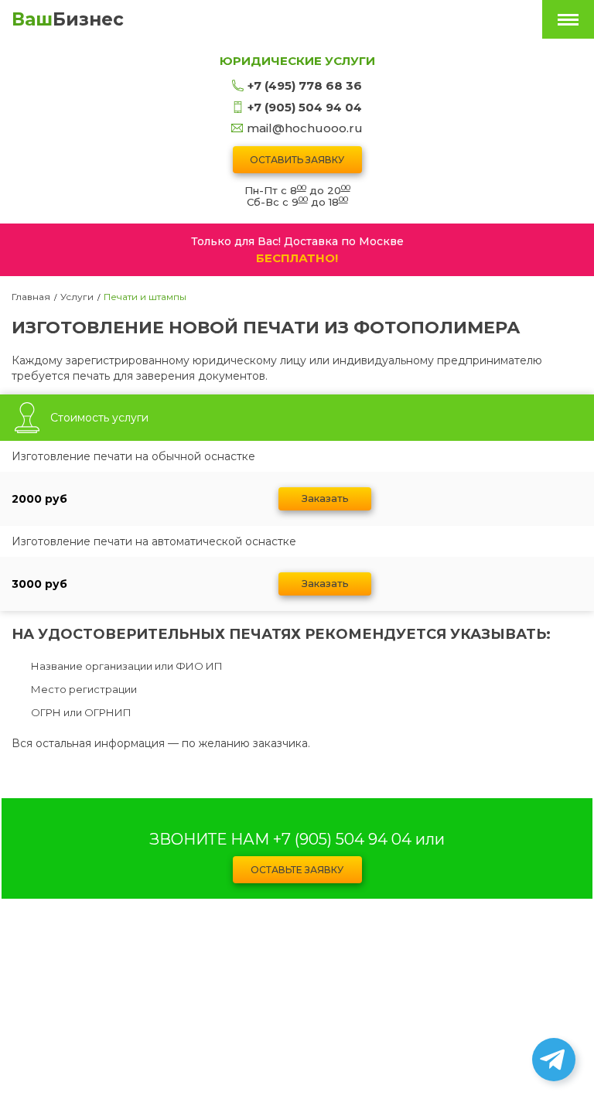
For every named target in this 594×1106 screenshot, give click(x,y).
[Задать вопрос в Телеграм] (553, 1059)
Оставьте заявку (297, 870)
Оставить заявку (297, 160)
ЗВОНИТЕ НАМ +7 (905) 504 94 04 (280, 839)
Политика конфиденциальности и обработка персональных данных (297, 997)
